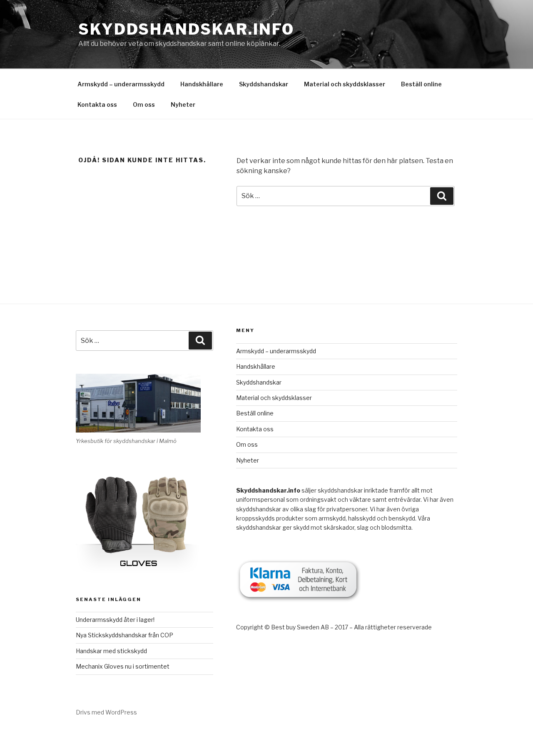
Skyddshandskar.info (186, 29)
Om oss (144, 104)
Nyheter (183, 104)
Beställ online (421, 84)
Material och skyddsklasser (344, 84)
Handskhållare (201, 84)
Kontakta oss (97, 104)
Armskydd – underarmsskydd (120, 84)
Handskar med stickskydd (111, 650)
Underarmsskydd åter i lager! (115, 619)
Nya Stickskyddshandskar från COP (124, 635)
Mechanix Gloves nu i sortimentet (122, 666)
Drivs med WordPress (106, 712)
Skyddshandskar (263, 84)
